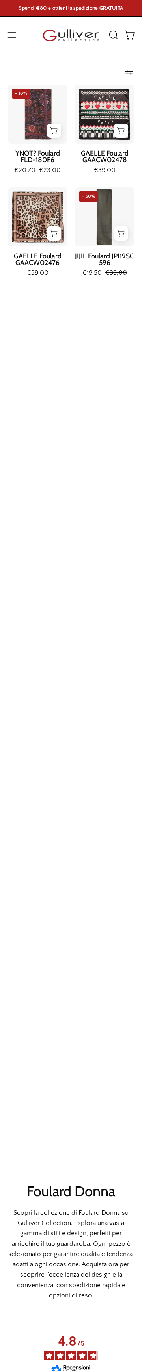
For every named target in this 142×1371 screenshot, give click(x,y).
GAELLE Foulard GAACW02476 (38, 259)
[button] (112, 35)
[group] (71, 8)
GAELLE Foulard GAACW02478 (105, 156)
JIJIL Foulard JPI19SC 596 (104, 259)
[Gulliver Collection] (71, 35)
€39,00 (105, 170)
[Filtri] (129, 73)
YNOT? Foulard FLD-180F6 (37, 156)
